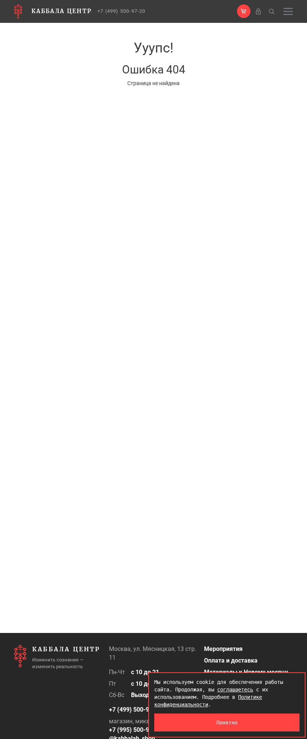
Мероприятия (223, 648)
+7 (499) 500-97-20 (121, 11)
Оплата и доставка (231, 660)
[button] (243, 11)
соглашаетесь (235, 690)
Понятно (226, 723)
